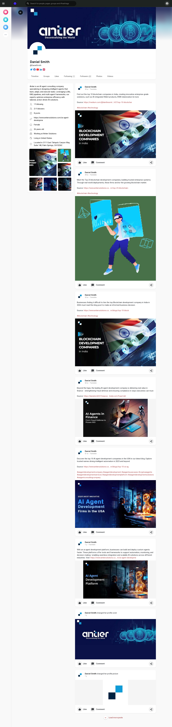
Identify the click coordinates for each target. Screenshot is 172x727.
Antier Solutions (49, 133)
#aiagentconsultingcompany (88, 477)
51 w (86, 454)
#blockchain (82, 108)
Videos (110, 76)
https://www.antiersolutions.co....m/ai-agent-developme (113, 558)
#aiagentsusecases (130, 472)
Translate (93, 89)
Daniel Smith (90, 87)
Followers (85, 76)
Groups (46, 76)
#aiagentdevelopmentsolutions (141, 475)
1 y (86, 545)
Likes (57, 76)
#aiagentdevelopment (112, 472)
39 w (86, 89)
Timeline (34, 76)
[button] (50, 3)
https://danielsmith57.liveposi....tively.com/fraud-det (105, 396)
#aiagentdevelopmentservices (89, 475)
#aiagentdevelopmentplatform (115, 475)
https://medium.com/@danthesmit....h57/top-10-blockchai (108, 102)
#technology (93, 108)
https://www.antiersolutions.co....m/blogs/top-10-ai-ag (106, 467)
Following (69, 76)
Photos (99, 76)
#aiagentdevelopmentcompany (90, 472)
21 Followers (39, 109)
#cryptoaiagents (145, 472)
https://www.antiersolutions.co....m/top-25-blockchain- (106, 188)
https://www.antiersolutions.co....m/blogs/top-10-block (106, 310)
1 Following (38, 104)
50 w (86, 383)
